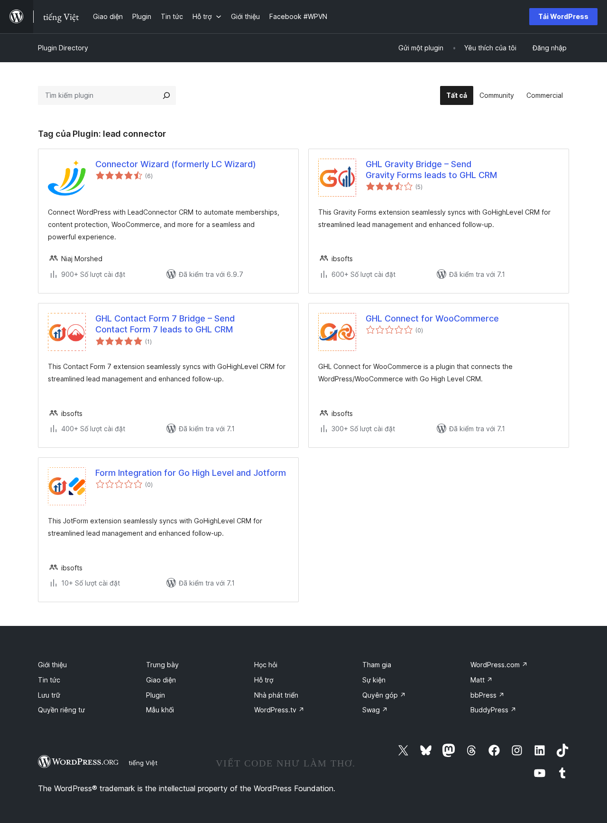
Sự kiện (374, 680)
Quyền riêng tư (61, 710)
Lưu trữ (49, 695)
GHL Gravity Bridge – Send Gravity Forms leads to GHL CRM (431, 169)
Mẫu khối (160, 710)
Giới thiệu (52, 665)
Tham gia (376, 665)
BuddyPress (493, 710)
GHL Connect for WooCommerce (432, 318)
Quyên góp (384, 695)
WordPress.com (499, 665)
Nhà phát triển (276, 695)
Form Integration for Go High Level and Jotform (190, 473)
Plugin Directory (63, 48)
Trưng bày (162, 665)
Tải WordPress (563, 16)
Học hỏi (265, 665)
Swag (375, 710)
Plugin (155, 695)
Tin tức (49, 680)
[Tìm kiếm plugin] (166, 95)
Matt (481, 680)
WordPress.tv (279, 710)
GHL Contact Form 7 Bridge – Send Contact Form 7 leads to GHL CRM (165, 323)
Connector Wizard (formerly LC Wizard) (175, 164)
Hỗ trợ (263, 680)
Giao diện (161, 680)
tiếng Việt (143, 762)
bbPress (487, 695)
